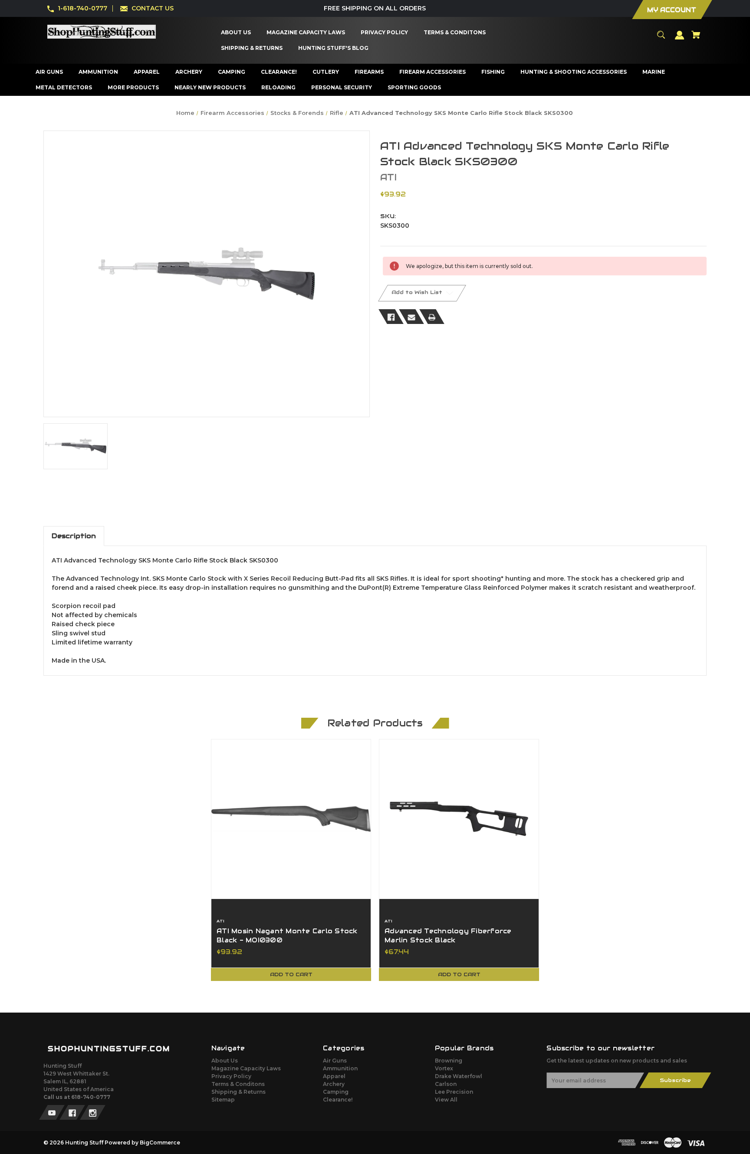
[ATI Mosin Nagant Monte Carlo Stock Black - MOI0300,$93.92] (291, 819)
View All (446, 1099)
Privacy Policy (231, 1076)
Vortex (444, 1068)
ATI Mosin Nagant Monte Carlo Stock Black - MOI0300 (287, 936)
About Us (224, 1060)
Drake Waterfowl (458, 1076)
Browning (448, 1060)
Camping (336, 1092)
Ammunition (340, 1068)
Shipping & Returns (238, 1092)
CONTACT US (153, 8)
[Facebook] (391, 316)
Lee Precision (454, 1092)
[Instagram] (92, 1112)
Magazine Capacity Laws (246, 1068)
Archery (334, 1084)
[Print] (432, 316)
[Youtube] (51, 1112)
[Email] (411, 316)
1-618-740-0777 (82, 8)
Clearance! (337, 1099)
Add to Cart (291, 974)
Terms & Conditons (238, 1084)
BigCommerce (160, 1142)
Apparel (334, 1076)
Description (74, 536)
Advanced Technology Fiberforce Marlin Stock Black (448, 936)
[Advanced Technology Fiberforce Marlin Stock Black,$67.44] (459, 819)
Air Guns (335, 1060)
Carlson (446, 1084)
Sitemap (223, 1099)
